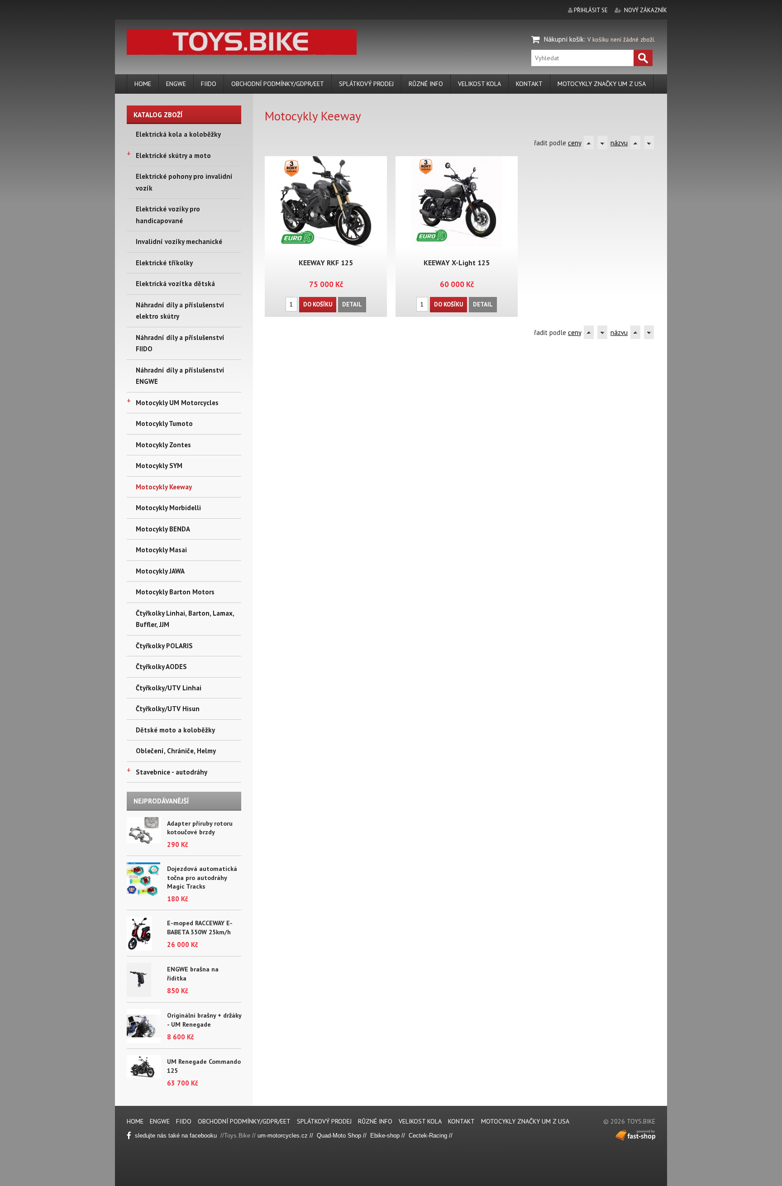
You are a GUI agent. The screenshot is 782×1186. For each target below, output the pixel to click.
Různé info (426, 84)
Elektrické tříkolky (164, 262)
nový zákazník (645, 10)
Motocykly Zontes (163, 444)
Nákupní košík (564, 39)
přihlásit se (591, 10)
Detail (352, 304)
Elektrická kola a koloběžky (178, 134)
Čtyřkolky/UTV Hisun (168, 708)
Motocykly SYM (159, 465)
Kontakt (529, 84)
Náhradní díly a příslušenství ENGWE (180, 376)
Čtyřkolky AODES (161, 666)
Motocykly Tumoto (164, 423)
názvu (619, 143)
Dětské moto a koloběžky (175, 730)
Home (142, 84)
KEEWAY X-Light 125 (457, 262)
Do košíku (317, 304)
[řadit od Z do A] (602, 142)
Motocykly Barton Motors (175, 592)
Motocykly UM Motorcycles (177, 402)
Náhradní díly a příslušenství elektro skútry (180, 311)
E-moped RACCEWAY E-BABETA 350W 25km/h (200, 927)
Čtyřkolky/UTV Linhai (168, 688)
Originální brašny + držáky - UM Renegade (204, 1019)
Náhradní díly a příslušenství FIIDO (180, 343)
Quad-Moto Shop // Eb (347, 1135)
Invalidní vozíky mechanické (179, 241)
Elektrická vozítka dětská (175, 283)
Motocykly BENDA (163, 529)
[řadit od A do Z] (589, 142)
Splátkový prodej (366, 84)
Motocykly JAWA (160, 571)
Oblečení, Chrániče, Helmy (176, 750)
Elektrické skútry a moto (173, 155)
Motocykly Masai (161, 549)
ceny (574, 143)
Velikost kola (479, 84)
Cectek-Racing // (431, 1135)
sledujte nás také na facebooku (176, 1135)
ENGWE (176, 84)
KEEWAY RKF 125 (326, 262)
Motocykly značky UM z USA (602, 84)
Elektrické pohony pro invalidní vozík (184, 182)
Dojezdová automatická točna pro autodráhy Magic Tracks (202, 877)
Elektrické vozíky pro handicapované (168, 215)
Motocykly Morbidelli (168, 507)
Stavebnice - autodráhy (171, 772)
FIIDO (208, 84)
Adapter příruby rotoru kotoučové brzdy (200, 828)
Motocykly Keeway (164, 487)
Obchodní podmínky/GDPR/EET (277, 84)
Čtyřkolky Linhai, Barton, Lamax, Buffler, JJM (185, 619)
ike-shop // (393, 1135)
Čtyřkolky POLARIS (164, 645)
